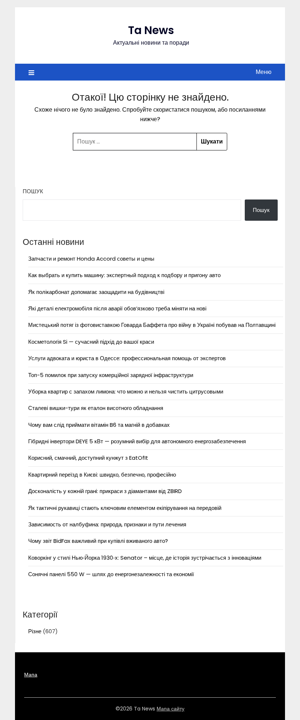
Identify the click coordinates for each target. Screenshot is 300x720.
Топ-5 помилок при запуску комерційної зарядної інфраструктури (110, 375)
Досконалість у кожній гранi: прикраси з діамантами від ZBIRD (105, 491)
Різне (34, 631)
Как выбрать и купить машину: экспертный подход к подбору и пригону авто (124, 275)
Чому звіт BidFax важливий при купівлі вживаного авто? (98, 541)
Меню (263, 72)
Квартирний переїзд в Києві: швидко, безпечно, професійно (102, 474)
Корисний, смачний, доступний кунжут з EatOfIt (88, 458)
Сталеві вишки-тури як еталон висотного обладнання (95, 408)
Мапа (30, 674)
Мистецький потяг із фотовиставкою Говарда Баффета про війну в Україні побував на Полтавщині (151, 325)
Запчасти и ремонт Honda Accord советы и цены (91, 258)
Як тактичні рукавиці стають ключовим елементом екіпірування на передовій (124, 508)
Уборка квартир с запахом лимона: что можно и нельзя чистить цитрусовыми (125, 391)
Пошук (33, 191)
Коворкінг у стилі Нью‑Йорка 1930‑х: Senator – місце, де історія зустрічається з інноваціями (144, 558)
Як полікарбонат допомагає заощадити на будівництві (96, 292)
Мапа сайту (170, 708)
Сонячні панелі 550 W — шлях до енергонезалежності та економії (111, 574)
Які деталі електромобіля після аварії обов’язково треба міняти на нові (117, 308)
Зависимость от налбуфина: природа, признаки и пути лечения (107, 524)
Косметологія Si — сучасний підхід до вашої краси (91, 342)
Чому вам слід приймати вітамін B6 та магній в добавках (99, 425)
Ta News (151, 30)
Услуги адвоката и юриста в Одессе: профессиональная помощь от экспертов (127, 358)
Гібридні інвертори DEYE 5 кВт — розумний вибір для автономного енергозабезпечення (137, 441)
